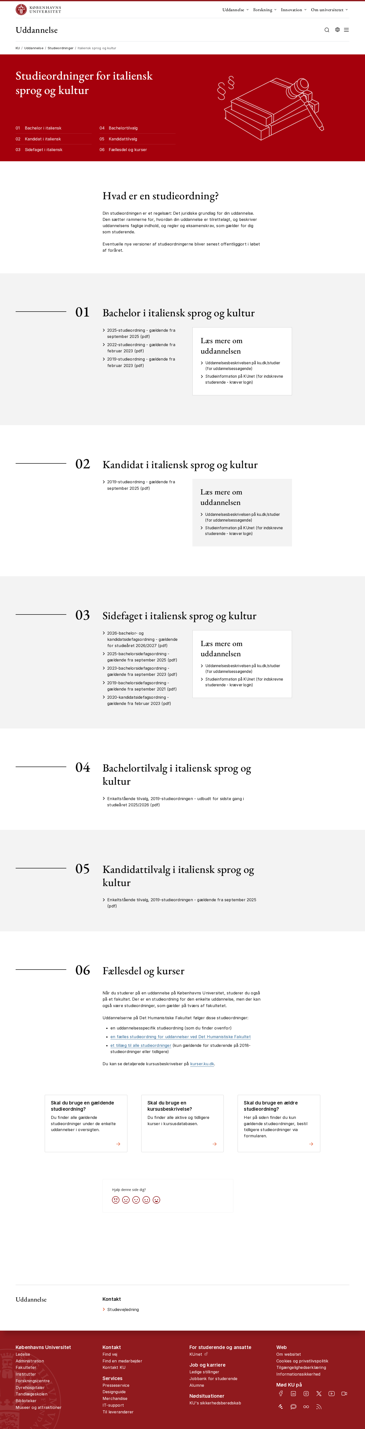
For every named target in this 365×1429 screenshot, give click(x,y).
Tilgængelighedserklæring (301, 1367)
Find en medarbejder (122, 1360)
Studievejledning (123, 1309)
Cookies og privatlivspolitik (302, 1360)
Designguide (114, 1391)
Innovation (291, 9)
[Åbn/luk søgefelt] (326, 30)
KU (18, 48)
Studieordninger (60, 48)
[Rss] (319, 1406)
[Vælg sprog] (337, 30)
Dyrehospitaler (30, 1387)
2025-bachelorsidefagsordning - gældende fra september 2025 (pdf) (142, 656)
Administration (30, 1360)
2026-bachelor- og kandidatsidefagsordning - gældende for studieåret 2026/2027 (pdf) (142, 639)
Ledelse (23, 1354)
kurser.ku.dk (202, 1063)
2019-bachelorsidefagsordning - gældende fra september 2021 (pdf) (142, 686)
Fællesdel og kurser (128, 149)
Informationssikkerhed (298, 1374)
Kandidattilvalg (123, 138)
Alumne (196, 1385)
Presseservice (116, 1385)
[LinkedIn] (293, 1393)
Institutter (26, 1374)
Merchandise (115, 1398)
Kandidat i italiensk (43, 138)
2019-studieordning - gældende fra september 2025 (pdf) (141, 484)
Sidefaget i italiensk (44, 149)
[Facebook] (280, 1393)
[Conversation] (293, 1406)
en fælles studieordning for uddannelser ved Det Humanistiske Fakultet (180, 1036)
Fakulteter (26, 1367)
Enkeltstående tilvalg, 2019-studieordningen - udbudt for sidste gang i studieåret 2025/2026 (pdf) (175, 801)
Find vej (110, 1354)
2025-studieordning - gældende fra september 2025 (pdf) (141, 333)
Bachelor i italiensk (43, 127)
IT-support (113, 1405)
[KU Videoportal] (344, 1393)
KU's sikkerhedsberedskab (215, 1402)
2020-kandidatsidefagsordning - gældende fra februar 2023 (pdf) (139, 700)
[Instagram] (306, 1393)
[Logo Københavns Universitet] (39, 9)
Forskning (262, 9)
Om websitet (288, 1354)
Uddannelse (233, 9)
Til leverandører (118, 1411)
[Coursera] (306, 1406)
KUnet (195, 1354)
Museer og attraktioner (39, 1407)
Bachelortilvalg (123, 127)
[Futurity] (280, 1406)
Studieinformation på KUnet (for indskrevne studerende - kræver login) (244, 379)
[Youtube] (331, 1393)
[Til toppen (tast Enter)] (345, 1352)
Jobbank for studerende (213, 1378)
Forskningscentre (33, 1380)
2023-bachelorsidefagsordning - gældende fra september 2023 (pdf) (142, 671)
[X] (319, 1393)
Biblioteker (26, 1400)
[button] (346, 30)
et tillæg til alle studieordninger (140, 1045)
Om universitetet (327, 9)
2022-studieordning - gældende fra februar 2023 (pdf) (141, 347)
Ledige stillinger (204, 1371)
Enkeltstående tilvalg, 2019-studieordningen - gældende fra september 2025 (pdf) (181, 902)
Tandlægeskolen (31, 1393)
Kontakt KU (114, 1367)
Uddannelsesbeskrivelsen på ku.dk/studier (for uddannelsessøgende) (242, 366)
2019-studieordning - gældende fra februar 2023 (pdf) (141, 362)
